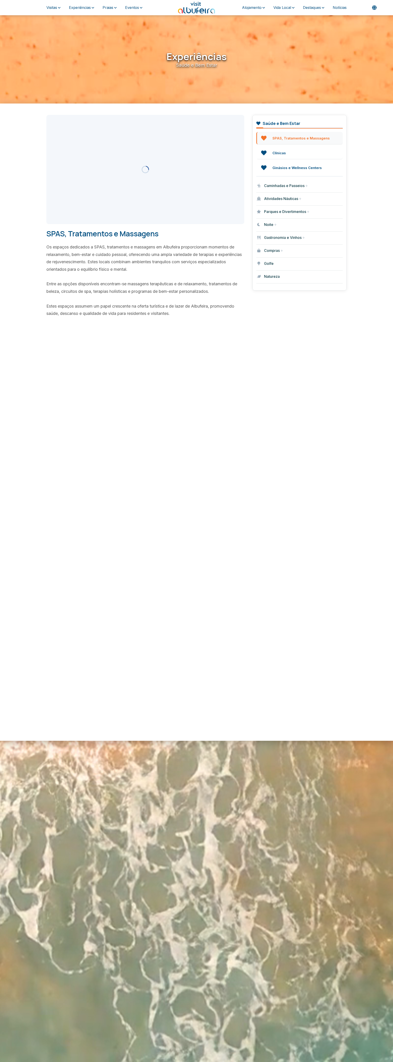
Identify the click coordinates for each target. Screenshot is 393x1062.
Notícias (340, 7)
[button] (374, 7)
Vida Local (282, 7)
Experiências (80, 7)
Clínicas (279, 153)
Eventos (132, 7)
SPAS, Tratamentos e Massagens (301, 138)
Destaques (312, 7)
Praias (108, 7)
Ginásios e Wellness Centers (297, 168)
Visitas (51, 7)
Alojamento (252, 7)
